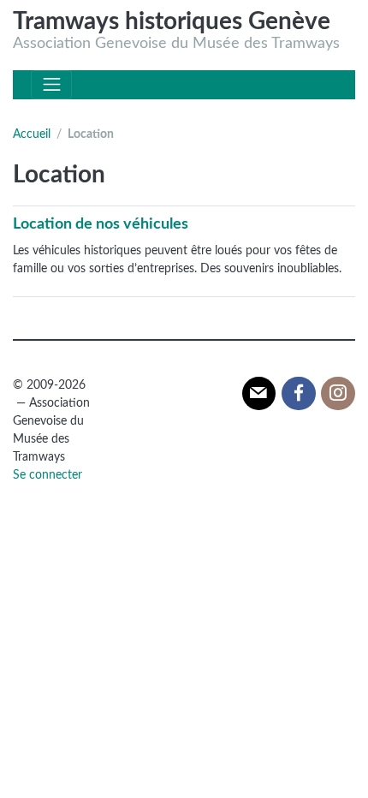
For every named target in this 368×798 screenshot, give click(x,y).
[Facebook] (299, 393)
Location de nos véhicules (100, 224)
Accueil (31, 134)
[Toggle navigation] (51, 84)
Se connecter (47, 475)
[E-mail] (259, 393)
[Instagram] (338, 393)
